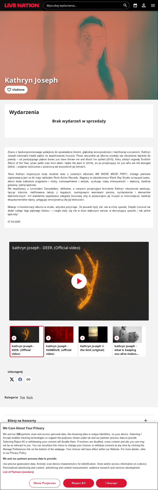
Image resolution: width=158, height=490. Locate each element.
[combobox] (84, 5)
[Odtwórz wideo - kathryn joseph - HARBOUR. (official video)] (48, 338)
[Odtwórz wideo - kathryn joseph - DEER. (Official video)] (79, 281)
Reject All (78, 483)
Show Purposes (45, 483)
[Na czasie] (135, 5)
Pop (22, 397)
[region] (79, 456)
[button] (21, 5)
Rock (30, 397)
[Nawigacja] (153, 5)
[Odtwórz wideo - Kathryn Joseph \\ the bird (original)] (82, 338)
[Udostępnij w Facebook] (20, 382)
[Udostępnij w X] (11, 382)
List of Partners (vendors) (18, 472)
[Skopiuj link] (28, 379)
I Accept (111, 483)
